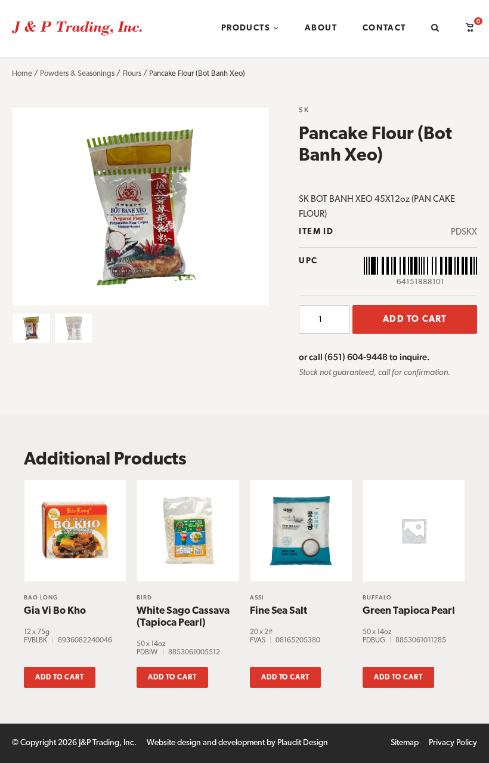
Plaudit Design (302, 743)
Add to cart (415, 319)
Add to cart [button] (59, 677)
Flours (131, 74)
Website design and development (206, 743)
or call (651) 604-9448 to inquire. (364, 357)
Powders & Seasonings (77, 74)
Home (22, 74)
